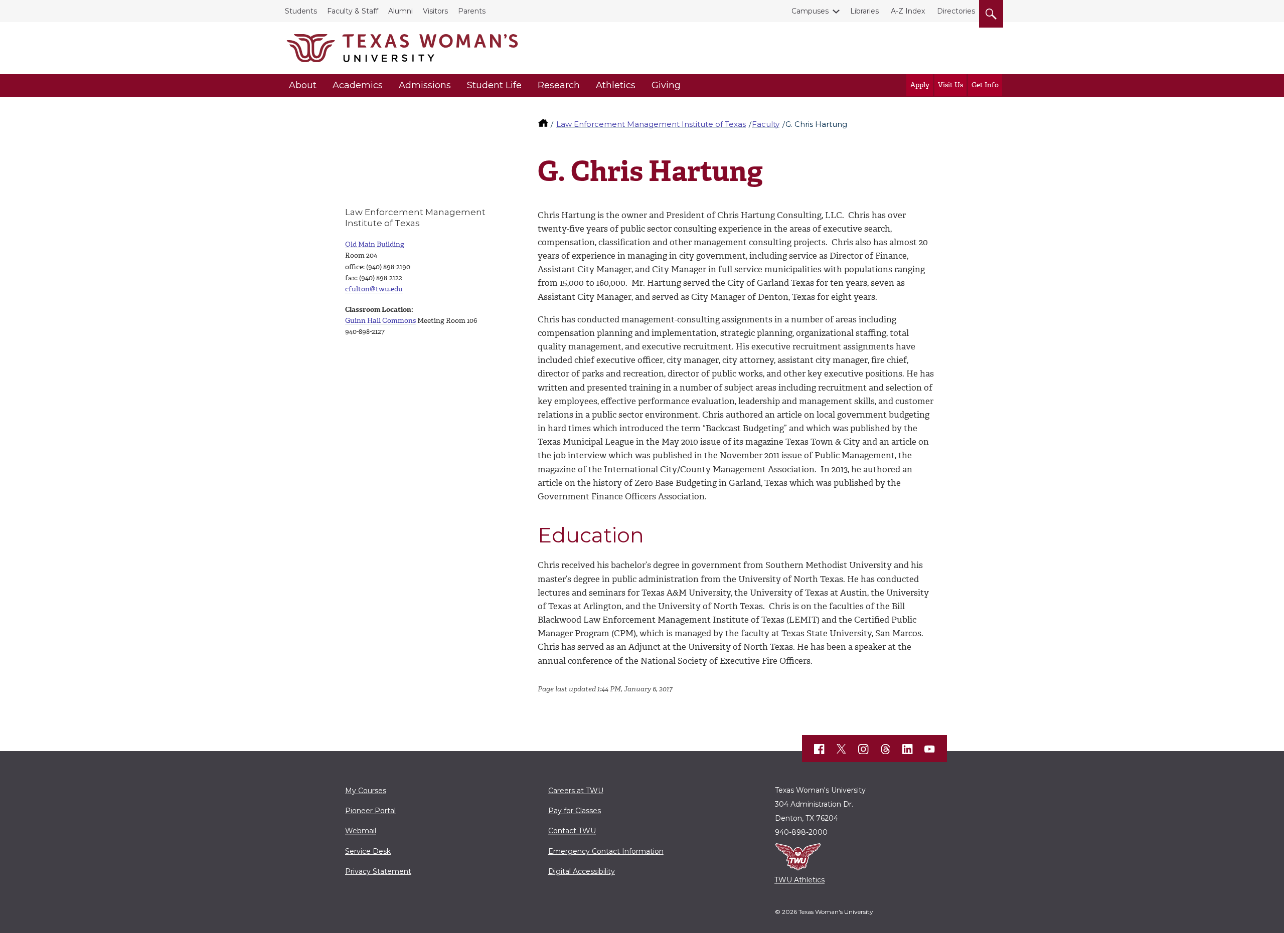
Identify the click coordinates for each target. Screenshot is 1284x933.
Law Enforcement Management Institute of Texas (651, 124)
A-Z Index (908, 11)
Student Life (494, 85)
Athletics (615, 85)
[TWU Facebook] (820, 749)
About (302, 85)
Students (301, 11)
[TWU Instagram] (864, 749)
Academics (358, 85)
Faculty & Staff (352, 11)
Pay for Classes (574, 810)
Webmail (360, 830)
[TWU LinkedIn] (908, 749)
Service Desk (368, 851)
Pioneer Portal (370, 810)
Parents (472, 11)
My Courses (365, 790)
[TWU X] (842, 749)
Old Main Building (374, 244)
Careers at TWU (575, 790)
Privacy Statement (378, 871)
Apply (919, 85)
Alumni (400, 11)
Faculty (765, 124)
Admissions (425, 85)
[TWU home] (544, 124)
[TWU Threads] (886, 749)
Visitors (435, 11)
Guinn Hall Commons (380, 320)
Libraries (864, 11)
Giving (666, 85)
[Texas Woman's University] (402, 48)
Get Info (985, 85)
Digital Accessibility (581, 871)
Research (559, 85)
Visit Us (950, 85)
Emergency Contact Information (606, 851)
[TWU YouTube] (930, 749)
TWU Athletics (799, 879)
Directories (956, 11)
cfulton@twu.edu (374, 289)
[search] (991, 12)
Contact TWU (572, 830)
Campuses (810, 11)
